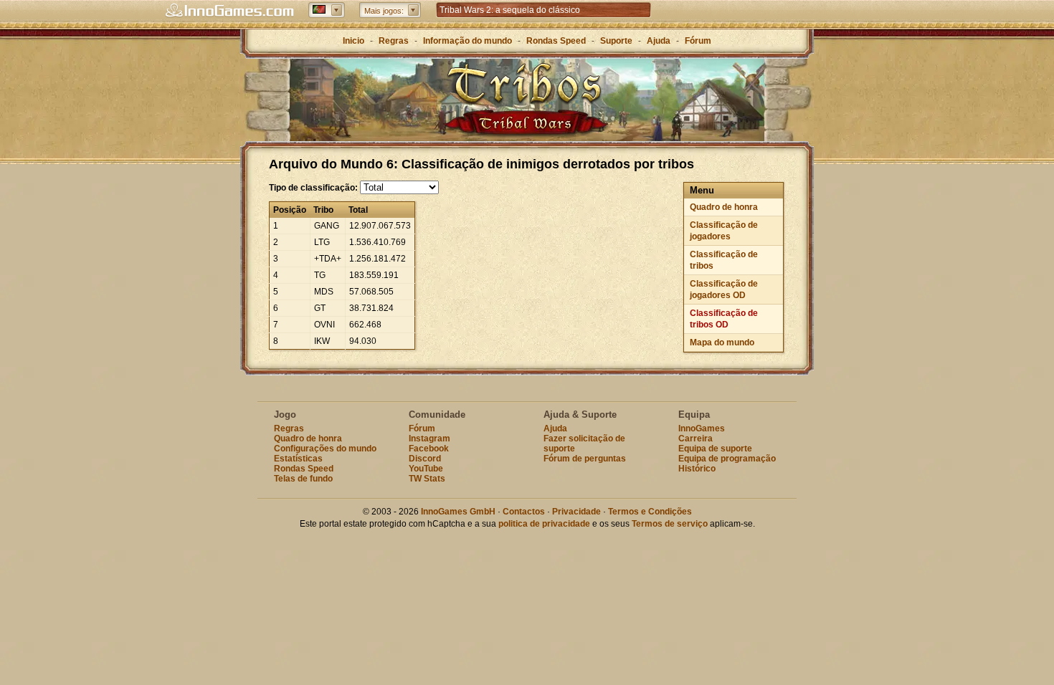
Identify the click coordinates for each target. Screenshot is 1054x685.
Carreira (695, 438)
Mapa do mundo (722, 342)
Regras (394, 41)
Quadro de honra (724, 207)
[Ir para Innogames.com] (229, 11)
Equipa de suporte (715, 449)
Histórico (697, 469)
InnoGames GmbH (458, 512)
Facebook (429, 449)
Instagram (429, 438)
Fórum (698, 41)
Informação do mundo (467, 41)
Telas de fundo (303, 479)
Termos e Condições (650, 512)
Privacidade (576, 512)
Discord (425, 459)
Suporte (616, 41)
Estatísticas (298, 459)
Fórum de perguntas (584, 459)
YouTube (426, 469)
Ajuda (658, 41)
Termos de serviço (670, 524)
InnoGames (701, 428)
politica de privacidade (544, 524)
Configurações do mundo (325, 449)
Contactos (524, 512)
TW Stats (427, 479)
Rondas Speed (556, 41)
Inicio (353, 41)
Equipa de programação (727, 459)
